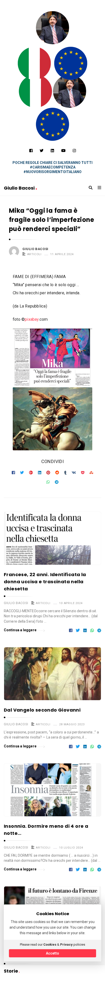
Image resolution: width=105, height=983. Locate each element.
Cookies (49, 944)
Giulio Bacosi (20, 188)
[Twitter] (42, 150)
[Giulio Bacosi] (34, 63)
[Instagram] (74, 150)
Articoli (34, 254)
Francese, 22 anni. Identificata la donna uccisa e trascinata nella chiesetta (45, 581)
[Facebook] (31, 150)
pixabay (31, 319)
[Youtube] (63, 150)
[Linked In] (52, 150)
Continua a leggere (20, 630)
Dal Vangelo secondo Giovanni (42, 710)
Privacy (66, 944)
